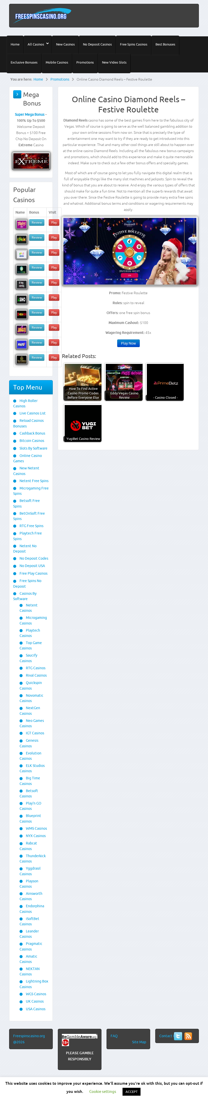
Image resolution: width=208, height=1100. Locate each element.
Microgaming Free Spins (31, 491)
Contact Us (168, 1036)
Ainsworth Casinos (31, 896)
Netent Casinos (29, 608)
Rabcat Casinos (28, 846)
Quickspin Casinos (31, 685)
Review (37, 222)
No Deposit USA (32, 566)
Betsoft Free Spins (26, 503)
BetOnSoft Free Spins (29, 516)
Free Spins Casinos (133, 44)
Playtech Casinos (30, 633)
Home (15, 44)
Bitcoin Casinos (31, 441)
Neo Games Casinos (32, 723)
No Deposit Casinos (97, 44)
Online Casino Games (27, 458)
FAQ (114, 1036)
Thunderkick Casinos (33, 858)
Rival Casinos (36, 675)
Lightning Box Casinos (34, 984)
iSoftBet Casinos (29, 921)
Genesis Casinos (29, 743)
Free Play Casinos (33, 573)
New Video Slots (114, 62)
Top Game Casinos (31, 645)
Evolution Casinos (30, 756)
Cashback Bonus (32, 433)
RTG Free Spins (31, 526)
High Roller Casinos (25, 403)
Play (54, 222)
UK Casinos (34, 1001)
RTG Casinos (35, 668)
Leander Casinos (29, 934)
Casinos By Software (25, 596)
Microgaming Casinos (33, 620)
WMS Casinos (36, 828)
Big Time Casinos (30, 780)
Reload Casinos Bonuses (28, 423)
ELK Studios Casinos (32, 768)
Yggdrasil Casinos (30, 871)
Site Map (139, 1042)
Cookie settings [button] (102, 1091)
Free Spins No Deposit (27, 583)
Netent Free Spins (33, 481)
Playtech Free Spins (27, 536)
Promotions (85, 62)
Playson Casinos (29, 883)
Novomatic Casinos (31, 698)
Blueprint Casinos (30, 818)
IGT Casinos (34, 733)
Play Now (128, 343)
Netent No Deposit (25, 548)
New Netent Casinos (26, 470)
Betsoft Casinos (29, 793)
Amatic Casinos (28, 959)
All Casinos (36, 44)
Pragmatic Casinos (31, 946)
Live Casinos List (32, 413)
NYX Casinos (35, 836)
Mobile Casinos (57, 62)
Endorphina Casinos (32, 908)
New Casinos (65, 44)
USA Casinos (35, 1009)
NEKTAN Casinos (30, 971)
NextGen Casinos (30, 710)
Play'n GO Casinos (30, 806)
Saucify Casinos (28, 658)
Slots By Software (33, 448)
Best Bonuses (165, 44)
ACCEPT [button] (131, 1091)
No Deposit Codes (33, 558)
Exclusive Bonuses (24, 62)
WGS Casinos (35, 994)
